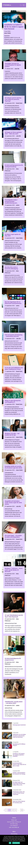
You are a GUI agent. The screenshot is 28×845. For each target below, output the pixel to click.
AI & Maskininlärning (10, 207)
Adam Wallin (7, 33)
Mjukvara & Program (14, 439)
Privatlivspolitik (16, 842)
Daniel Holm (19, 103)
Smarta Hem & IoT (13, 308)
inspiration (7, 35)
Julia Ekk (17, 68)
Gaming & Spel (13, 623)
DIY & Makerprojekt (10, 105)
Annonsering (14, 833)
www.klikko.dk (15, 827)
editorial (17, 105)
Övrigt (10, 509)
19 (21, 810)
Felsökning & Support (14, 374)
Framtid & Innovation (14, 240)
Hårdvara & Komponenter (15, 173)
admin (17, 205)
